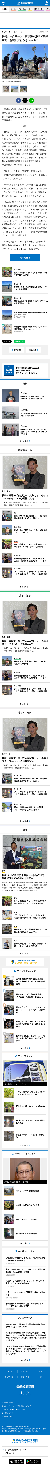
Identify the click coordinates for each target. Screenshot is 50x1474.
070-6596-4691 (24, 249)
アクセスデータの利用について (14, 1409)
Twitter (28, 1392)
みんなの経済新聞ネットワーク (25, 1441)
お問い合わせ (8, 1413)
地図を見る (25, 257)
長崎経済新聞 (25, 3)
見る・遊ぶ (22, 9)
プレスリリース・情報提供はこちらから (17, 1406)
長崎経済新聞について (11, 1402)
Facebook (21, 1392)
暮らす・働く (39, 9)
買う (30, 9)
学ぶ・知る (18, 32)
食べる (13, 9)
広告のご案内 (8, 1417)
